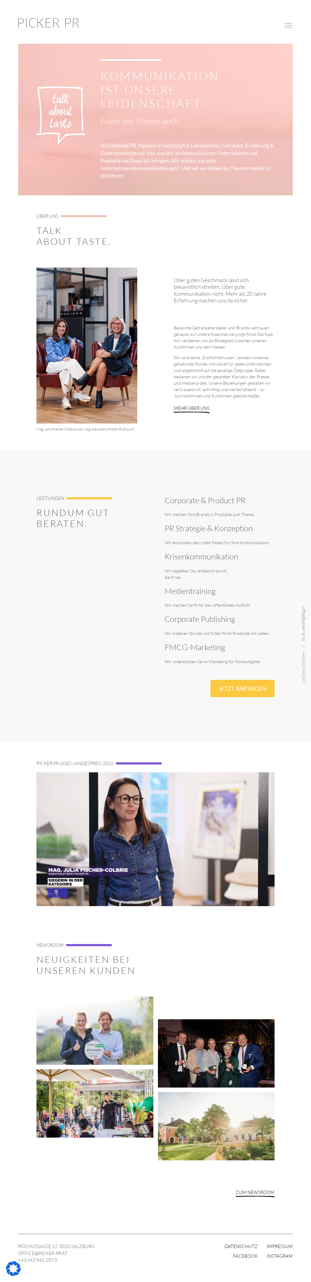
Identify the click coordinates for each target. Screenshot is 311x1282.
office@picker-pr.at (304, 624)
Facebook (245, 1256)
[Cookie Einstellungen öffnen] (13, 1274)
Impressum (280, 1246)
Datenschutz (241, 1246)
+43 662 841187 (304, 667)
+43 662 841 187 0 (37, 1260)
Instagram (280, 1256)
